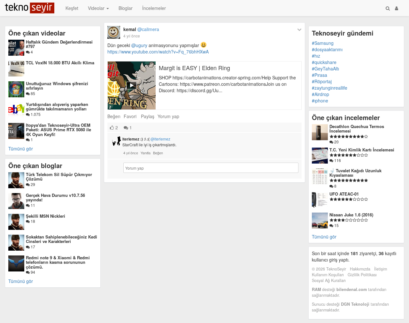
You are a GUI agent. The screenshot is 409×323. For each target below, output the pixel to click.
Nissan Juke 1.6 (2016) (351, 215)
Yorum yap (168, 116)
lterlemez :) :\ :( (146, 139)
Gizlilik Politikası (362, 275)
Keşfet (72, 8)
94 (32, 272)
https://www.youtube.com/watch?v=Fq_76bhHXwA (158, 51)
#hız (316, 55)
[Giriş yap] (396, 8)
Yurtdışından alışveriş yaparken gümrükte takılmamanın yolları (57, 106)
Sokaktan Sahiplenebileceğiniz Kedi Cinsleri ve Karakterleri (61, 239)
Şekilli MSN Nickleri (45, 216)
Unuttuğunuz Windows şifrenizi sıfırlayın (57, 85)
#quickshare (324, 62)
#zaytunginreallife (329, 88)
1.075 (35, 114)
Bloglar (126, 8)
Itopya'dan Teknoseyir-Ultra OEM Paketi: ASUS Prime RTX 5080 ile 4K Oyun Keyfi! (58, 129)
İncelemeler (154, 8)
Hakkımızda (360, 269)
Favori (130, 116)
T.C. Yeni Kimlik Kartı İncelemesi (361, 150)
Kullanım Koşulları (328, 275)
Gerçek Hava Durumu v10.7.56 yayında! (55, 197)
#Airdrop (320, 94)
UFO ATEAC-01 (344, 194)
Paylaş (147, 116)
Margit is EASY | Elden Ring (194, 67)
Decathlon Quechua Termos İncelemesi (356, 128)
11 (32, 205)
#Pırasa (319, 75)
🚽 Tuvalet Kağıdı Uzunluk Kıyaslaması (355, 172)
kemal (141, 29)
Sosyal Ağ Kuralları (329, 280)
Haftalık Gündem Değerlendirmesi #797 (59, 44)
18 (32, 221)
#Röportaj (322, 81)
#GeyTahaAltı (325, 68)
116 (337, 160)
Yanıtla (145, 152)
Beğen (113, 116)
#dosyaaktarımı (327, 49)
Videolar (97, 8)
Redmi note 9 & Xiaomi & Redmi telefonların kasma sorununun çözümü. (58, 262)
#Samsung (323, 43)
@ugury (139, 45)
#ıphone (320, 100)
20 (336, 141)
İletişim (380, 269)
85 (32, 93)
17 (32, 246)
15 (336, 225)
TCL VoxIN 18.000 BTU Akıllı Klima (60, 63)
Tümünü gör (20, 148)
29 (32, 184)
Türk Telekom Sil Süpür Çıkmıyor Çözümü (59, 176)
